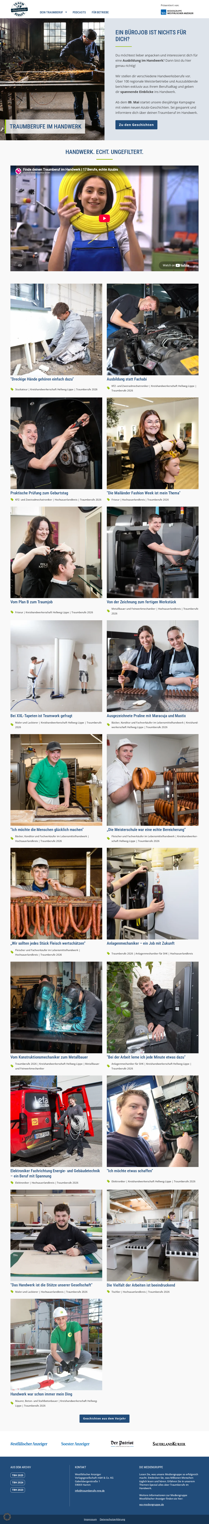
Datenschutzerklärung (112, 1519)
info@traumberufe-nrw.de (90, 1490)
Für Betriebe (100, 12)
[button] (7, 1517)
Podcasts (79, 12)
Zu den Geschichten (136, 124)
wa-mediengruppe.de (151, 1504)
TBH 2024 (17, 1482)
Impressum (90, 1519)
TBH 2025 (17, 1475)
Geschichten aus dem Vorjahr (104, 1418)
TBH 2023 (17, 1489)
